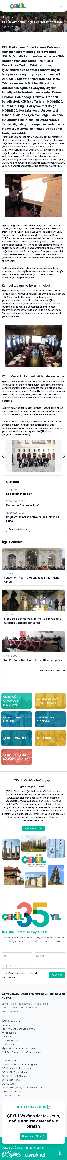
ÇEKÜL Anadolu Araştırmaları (17, 1068)
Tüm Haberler (16, 529)
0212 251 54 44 (29, 1007)
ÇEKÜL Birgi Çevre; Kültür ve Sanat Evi (22, 1087)
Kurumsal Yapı (9, 1032)
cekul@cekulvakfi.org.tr (14, 1011)
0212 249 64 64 (10, 1007)
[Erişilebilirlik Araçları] (60, 1153)
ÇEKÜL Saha (8, 1083)
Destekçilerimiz (10, 1040)
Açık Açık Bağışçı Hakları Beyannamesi (21, 1052)
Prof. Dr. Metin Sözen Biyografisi (18, 1028)
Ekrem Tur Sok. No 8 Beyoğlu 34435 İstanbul (25, 1003)
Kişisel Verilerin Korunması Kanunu (19, 1048)
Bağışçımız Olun (31, 1136)
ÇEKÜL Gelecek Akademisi (16, 1076)
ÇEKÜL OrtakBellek (12, 1091)
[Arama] (61, 6)
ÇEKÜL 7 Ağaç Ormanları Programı (19, 1064)
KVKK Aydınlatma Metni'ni (17, 973)
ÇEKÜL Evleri (8, 1044)
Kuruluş (6, 1024)
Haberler (7, 17)
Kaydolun (57, 975)
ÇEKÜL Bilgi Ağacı (11, 1079)
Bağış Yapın (31, 828)
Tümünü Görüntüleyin (49, 670)
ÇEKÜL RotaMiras (11, 1095)
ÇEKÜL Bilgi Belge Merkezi (15, 1072)
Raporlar (6, 1036)
